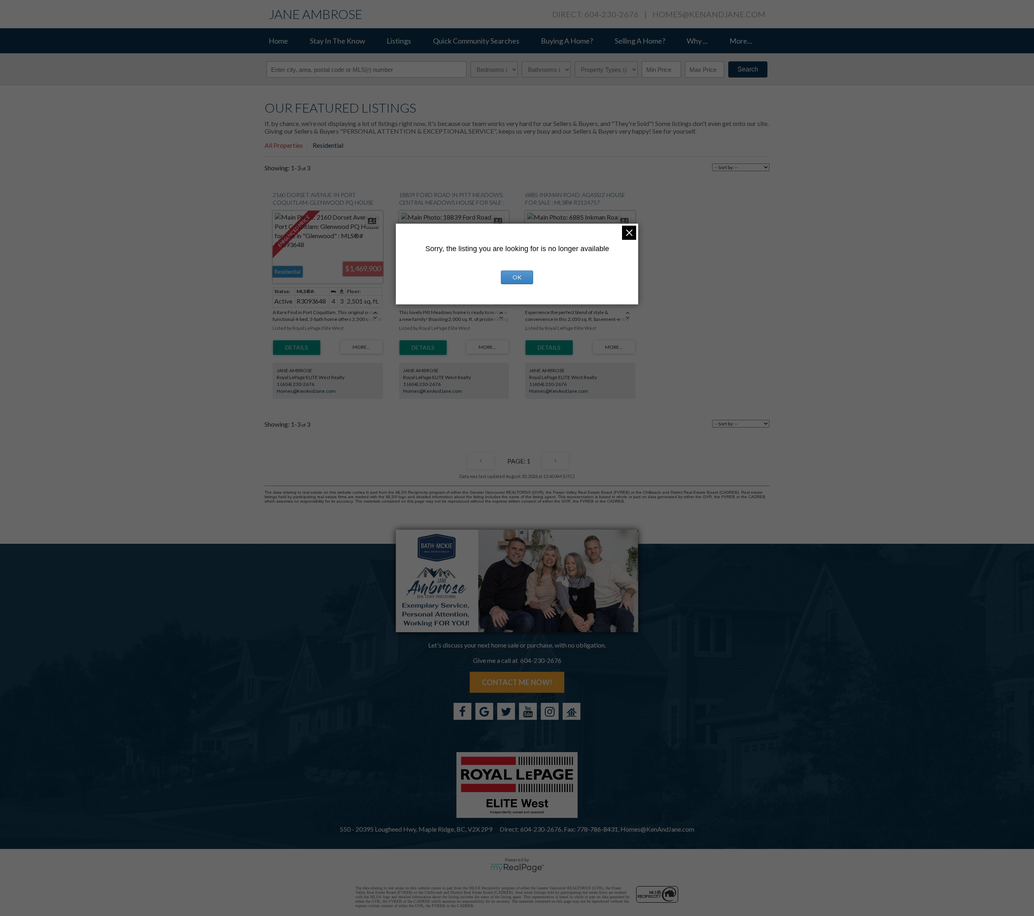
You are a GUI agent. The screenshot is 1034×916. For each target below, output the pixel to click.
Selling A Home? (640, 40)
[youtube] (528, 711)
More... (740, 40)
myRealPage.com (517, 868)
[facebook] (462, 711)
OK (517, 277)
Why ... (697, 40)
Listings (399, 40)
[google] (484, 711)
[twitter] (506, 711)
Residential (328, 145)
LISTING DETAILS (296, 347)
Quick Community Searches (476, 40)
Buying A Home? (567, 40)
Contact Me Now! (517, 682)
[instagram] (550, 711)
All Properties (284, 145)
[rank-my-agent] (571, 711)
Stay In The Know (337, 40)
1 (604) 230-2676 (295, 384)
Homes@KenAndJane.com (708, 14)
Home (278, 40)
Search (748, 69)
